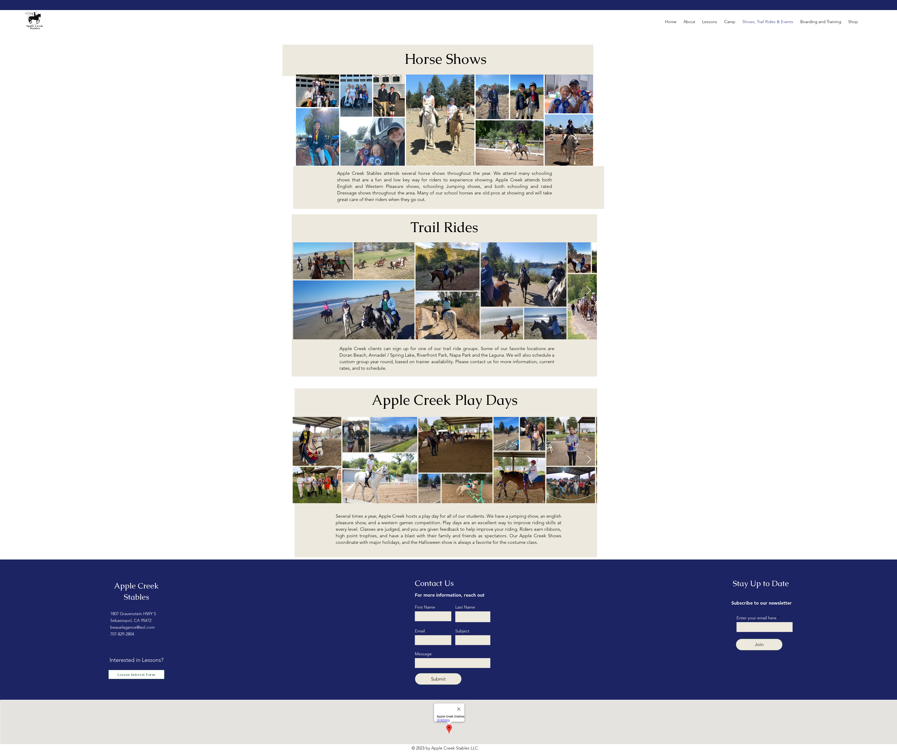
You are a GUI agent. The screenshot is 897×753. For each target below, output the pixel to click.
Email (420, 631)
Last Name (465, 607)
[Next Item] (585, 120)
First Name (425, 607)
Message (423, 654)
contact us (481, 361)
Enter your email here (756, 618)
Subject (462, 631)
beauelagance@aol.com (132, 627)
